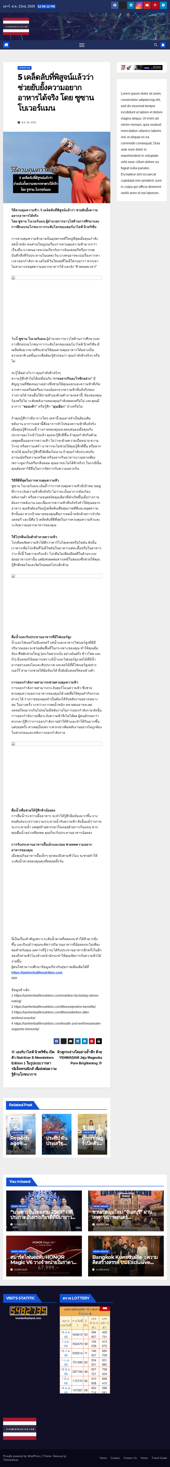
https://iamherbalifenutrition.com (36, 972)
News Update (19, 1206)
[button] (155, 45)
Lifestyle (24, 68)
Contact (115, 1458)
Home (103, 1458)
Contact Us (130, 1458)
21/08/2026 (102, 1224)
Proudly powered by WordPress (22, 1456)
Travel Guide (159, 1458)
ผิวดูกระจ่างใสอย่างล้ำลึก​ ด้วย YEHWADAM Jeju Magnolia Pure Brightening (79, 1057)
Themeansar (10, 1459)
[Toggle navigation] (82, 45)
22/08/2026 (20, 1224)
